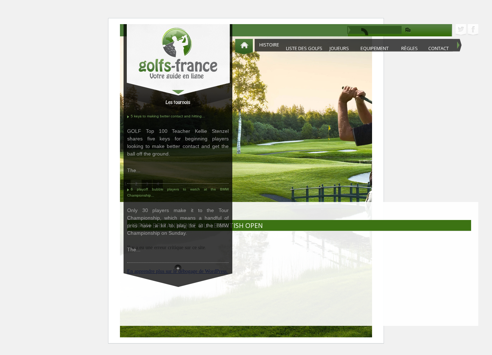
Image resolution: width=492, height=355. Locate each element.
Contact (438, 48)
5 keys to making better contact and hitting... (168, 116)
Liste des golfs (304, 48)
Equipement (375, 48)
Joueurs (339, 48)
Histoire (269, 44)
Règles (409, 48)
